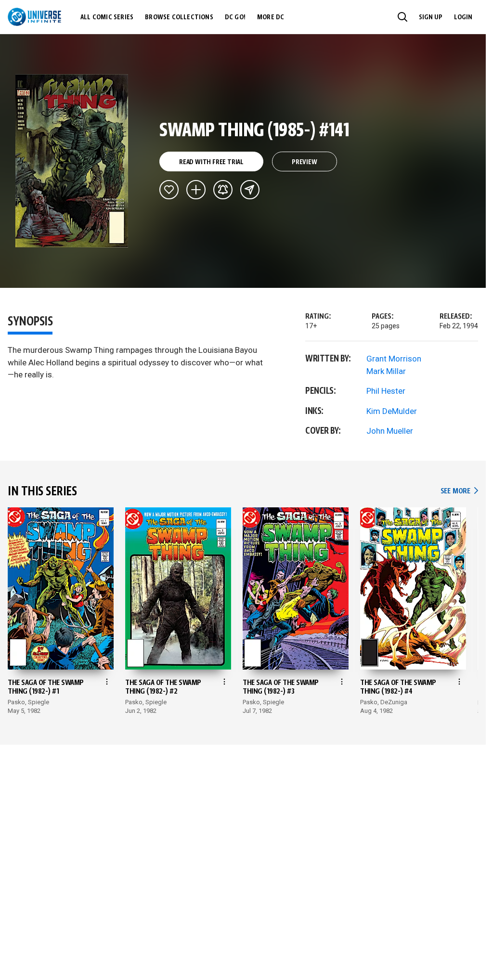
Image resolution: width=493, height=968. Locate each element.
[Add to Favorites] (169, 189)
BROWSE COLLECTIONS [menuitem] (179, 17)
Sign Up (430, 17)
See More (459, 491)
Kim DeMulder (391, 411)
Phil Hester (385, 391)
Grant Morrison (393, 358)
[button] (402, 17)
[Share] (249, 189)
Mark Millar (386, 371)
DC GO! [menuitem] (235, 17)
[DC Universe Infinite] (34, 16)
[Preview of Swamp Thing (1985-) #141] (72, 160)
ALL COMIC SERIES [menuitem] (106, 17)
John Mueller (389, 431)
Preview (304, 162)
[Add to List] (196, 189)
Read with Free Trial (211, 162)
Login (463, 17)
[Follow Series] (223, 189)
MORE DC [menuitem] (270, 17)
